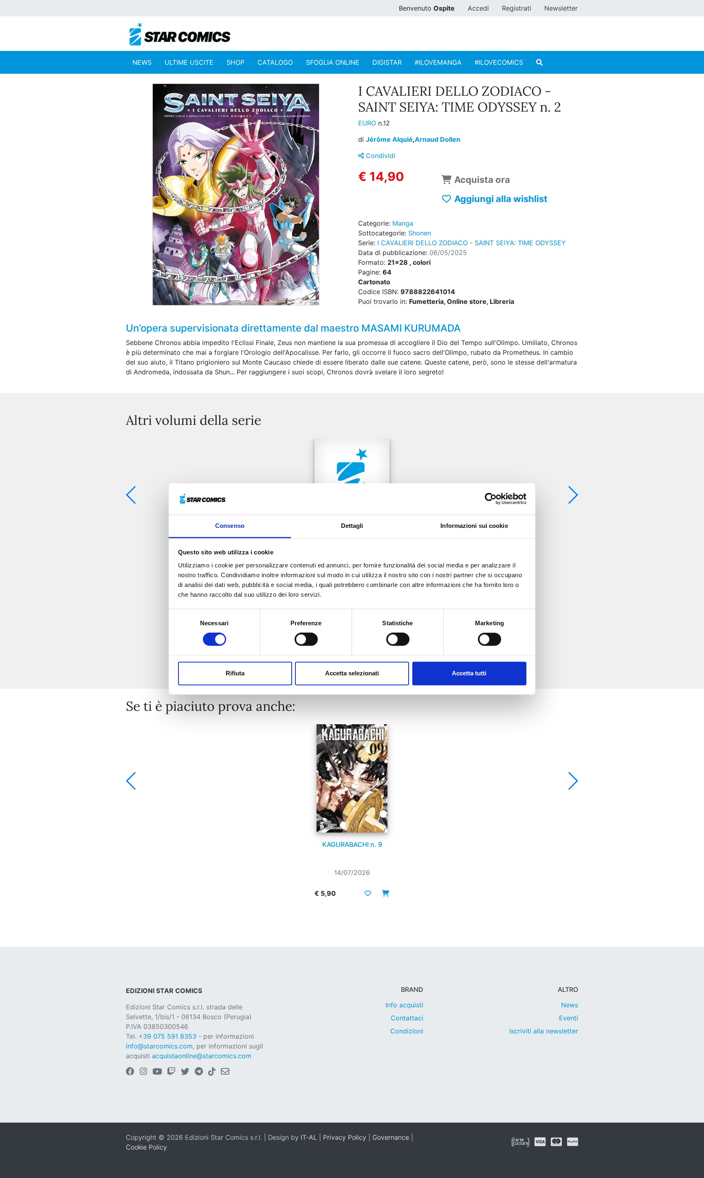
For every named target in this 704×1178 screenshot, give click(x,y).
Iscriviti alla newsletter (543, 1031)
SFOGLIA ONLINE (332, 62)
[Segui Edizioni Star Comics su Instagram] (143, 1072)
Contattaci (407, 1018)
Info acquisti (404, 1005)
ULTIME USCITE (189, 62)
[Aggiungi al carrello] (382, 893)
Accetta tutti (469, 673)
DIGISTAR (387, 62)
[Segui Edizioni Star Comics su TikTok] (212, 1072)
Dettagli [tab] (352, 525)
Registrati (516, 8)
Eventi (568, 1018)
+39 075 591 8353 (167, 1036)
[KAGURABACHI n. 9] (352, 778)
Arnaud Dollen (437, 139)
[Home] (180, 34)
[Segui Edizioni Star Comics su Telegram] (199, 1072)
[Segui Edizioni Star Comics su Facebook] (130, 1072)
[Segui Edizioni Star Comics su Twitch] (171, 1072)
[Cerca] (539, 62)
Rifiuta (235, 673)
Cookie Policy (146, 1147)
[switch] (306, 639)
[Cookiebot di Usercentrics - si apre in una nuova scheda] (490, 499)
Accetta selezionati (352, 673)
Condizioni (406, 1031)
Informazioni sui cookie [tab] (474, 525)
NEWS (142, 62)
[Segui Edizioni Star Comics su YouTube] (157, 1072)
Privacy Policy (344, 1137)
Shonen (419, 233)
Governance (390, 1137)
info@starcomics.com (159, 1046)
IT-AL (309, 1137)
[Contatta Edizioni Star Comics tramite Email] (225, 1072)
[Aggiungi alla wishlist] (367, 893)
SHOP (235, 62)
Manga (402, 223)
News (569, 1005)
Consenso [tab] (229, 525)
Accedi (478, 8)
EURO (368, 123)
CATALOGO (275, 62)
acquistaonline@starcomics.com (201, 1056)
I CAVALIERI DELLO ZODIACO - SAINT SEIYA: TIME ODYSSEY (471, 243)
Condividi (379, 156)
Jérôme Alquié (390, 139)
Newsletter (561, 8)
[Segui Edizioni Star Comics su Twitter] (185, 1072)
